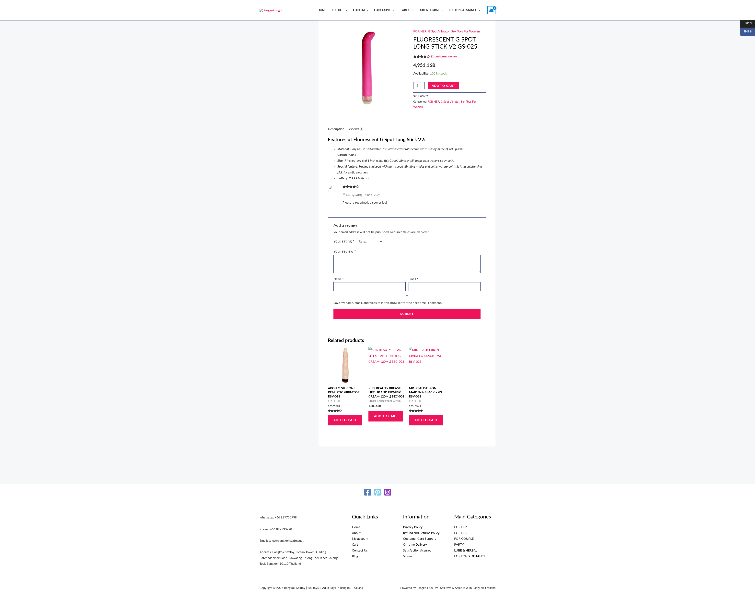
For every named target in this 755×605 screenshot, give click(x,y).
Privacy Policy (413, 527)
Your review (344, 251)
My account (360, 538)
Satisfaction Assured (417, 550)
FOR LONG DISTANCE (463, 10)
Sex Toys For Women (465, 31)
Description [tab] (336, 129)
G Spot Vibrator (439, 31)
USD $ (746, 23)
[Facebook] (367, 492)
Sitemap (408, 556)
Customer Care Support (419, 538)
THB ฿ (746, 31)
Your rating (343, 241)
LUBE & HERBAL (429, 10)
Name (338, 279)
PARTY (405, 10)
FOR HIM (359, 10)
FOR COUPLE (382, 10)
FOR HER (337, 10)
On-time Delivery (415, 544)
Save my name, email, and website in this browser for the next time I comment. (387, 302)
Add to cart (443, 85)
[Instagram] (387, 492)
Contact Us (360, 550)
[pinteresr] (377, 492)
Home (322, 10)
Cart (355, 544)
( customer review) (444, 56)
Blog (355, 556)
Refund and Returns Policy (421, 533)
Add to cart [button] (345, 420)
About (356, 533)
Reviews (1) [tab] (355, 129)
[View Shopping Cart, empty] (491, 10)
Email (413, 279)
